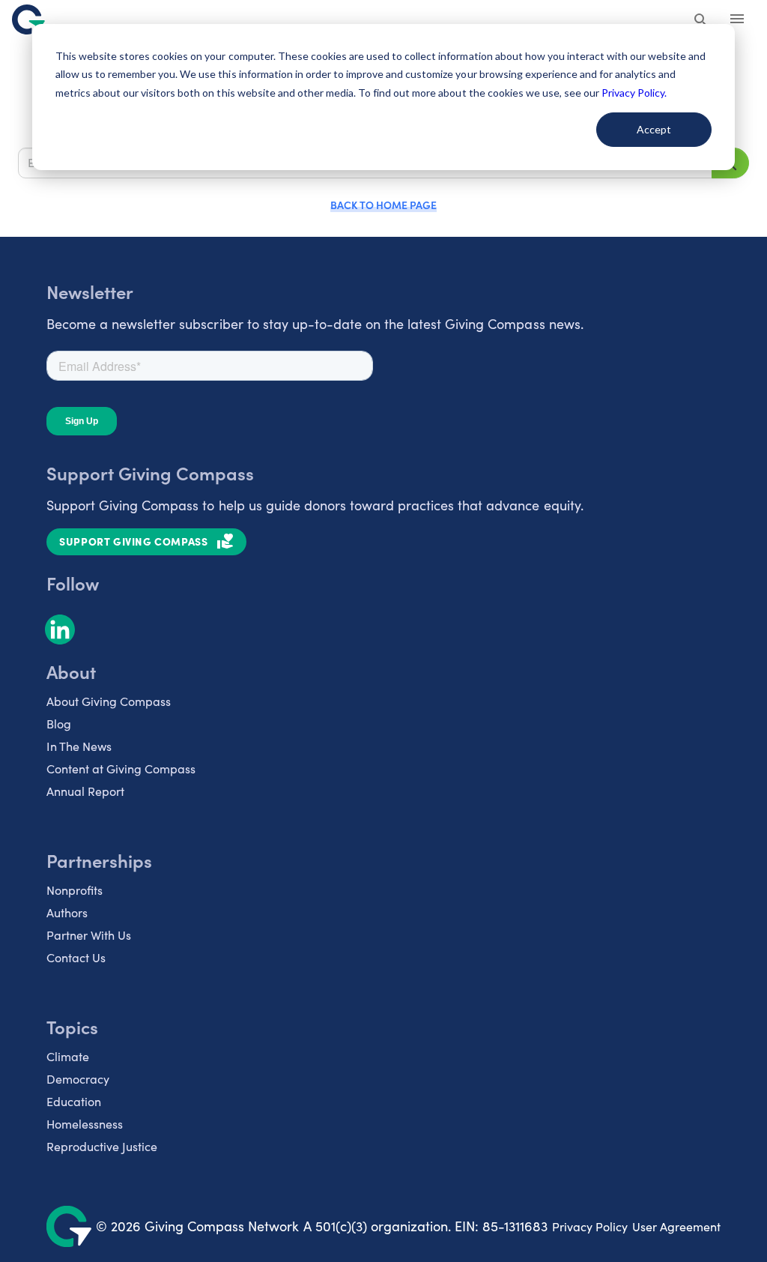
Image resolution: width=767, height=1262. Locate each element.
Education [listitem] (73, 1101)
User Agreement (676, 1226)
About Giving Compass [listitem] (108, 701)
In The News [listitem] (79, 746)
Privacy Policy (590, 1226)
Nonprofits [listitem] (74, 890)
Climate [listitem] (67, 1056)
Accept (654, 129)
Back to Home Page (383, 204)
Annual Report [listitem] (85, 791)
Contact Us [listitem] (76, 957)
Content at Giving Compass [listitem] (120, 768)
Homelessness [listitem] (84, 1124)
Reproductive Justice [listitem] (101, 1146)
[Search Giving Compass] (701, 21)
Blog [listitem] (58, 723)
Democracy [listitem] (77, 1079)
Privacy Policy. (634, 92)
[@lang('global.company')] (28, 19)
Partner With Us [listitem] (88, 935)
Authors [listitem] (67, 912)
